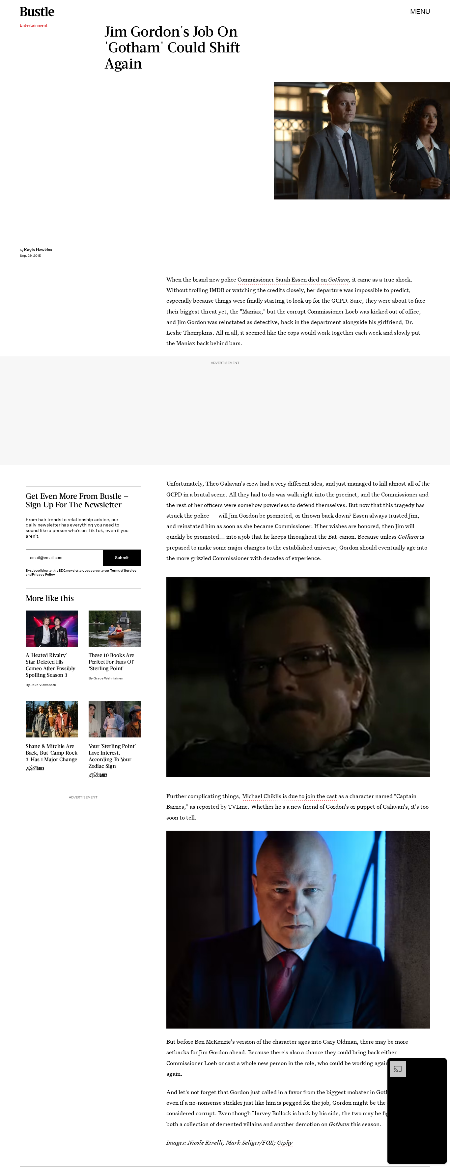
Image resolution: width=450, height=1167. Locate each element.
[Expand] (394, 1064)
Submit (122, 558)
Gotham (338, 279)
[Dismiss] (439, 1064)
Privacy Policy (43, 574)
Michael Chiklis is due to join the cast (289, 796)
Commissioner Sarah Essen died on (283, 279)
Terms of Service (123, 570)
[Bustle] (37, 11)
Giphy (285, 1142)
